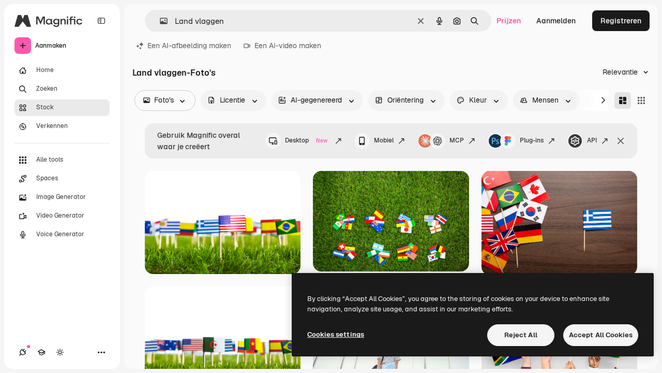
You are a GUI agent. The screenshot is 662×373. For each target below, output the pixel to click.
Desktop (306, 140)
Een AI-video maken (287, 45)
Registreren (620, 20)
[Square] (641, 100)
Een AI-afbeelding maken (189, 45)
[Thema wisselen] (60, 352)
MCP (456, 140)
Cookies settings (335, 334)
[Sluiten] (620, 141)
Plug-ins (532, 140)
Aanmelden (556, 20)
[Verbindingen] (22, 352)
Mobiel (384, 140)
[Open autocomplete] (159, 21)
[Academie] (41, 352)
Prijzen (508, 20)
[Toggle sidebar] (101, 20)
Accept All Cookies (601, 335)
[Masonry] (622, 100)
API (592, 140)
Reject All (520, 335)
